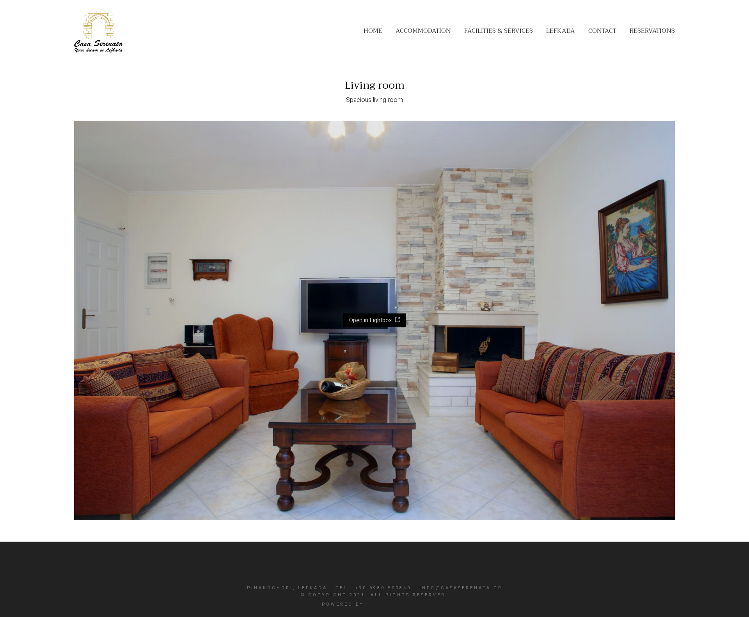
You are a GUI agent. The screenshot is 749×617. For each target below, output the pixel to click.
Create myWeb (397, 603)
